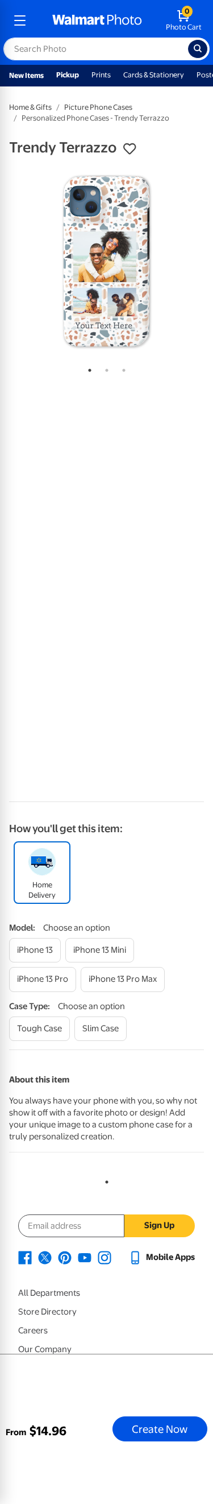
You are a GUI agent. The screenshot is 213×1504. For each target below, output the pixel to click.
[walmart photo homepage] (97, 20)
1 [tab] (87, 368)
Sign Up (159, 1225)
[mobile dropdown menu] (19, 20)
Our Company (45, 1349)
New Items (26, 75)
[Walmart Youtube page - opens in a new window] (84, 1257)
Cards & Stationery (153, 75)
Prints (101, 75)
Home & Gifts (30, 107)
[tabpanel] (106, 261)
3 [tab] (121, 368)
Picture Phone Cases (98, 107)
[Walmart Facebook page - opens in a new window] (25, 1257)
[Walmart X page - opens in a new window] (45, 1257)
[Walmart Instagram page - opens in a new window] (104, 1257)
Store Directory (47, 1312)
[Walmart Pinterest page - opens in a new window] (65, 1257)
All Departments (49, 1293)
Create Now (159, 1429)
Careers (33, 1330)
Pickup (67, 75)
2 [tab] (104, 368)
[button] (129, 149)
